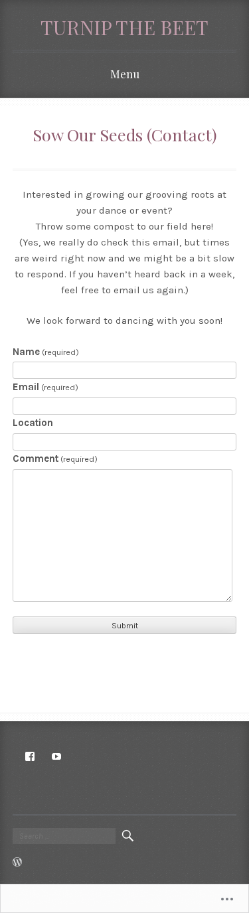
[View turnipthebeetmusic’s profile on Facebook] (30, 756)
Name (46, 352)
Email (45, 387)
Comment (55, 458)
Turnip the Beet (124, 27)
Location (33, 423)
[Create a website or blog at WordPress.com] (17, 863)
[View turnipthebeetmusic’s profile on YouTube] (56, 756)
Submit (125, 625)
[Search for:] (64, 836)
